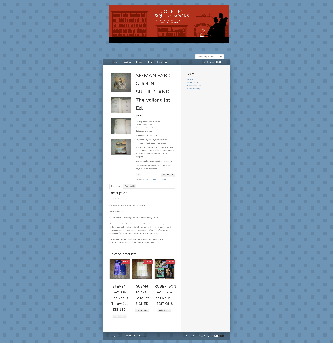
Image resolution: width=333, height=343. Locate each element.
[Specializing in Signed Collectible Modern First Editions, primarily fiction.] (169, 44)
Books (138, 62)
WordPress (200, 336)
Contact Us (162, 62)
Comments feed (194, 85)
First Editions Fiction (158, 179)
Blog (150, 62)
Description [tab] (116, 186)
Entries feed (192, 82)
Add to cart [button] (119, 316)
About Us (127, 62)
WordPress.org (193, 89)
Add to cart (168, 175)
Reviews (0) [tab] (130, 186)
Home (114, 62)
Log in (190, 79)
